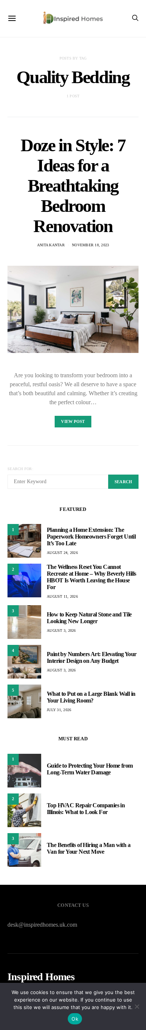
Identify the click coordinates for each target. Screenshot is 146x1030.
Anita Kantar (51, 245)
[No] (136, 1006)
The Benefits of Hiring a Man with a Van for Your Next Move (88, 848)
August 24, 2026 (62, 553)
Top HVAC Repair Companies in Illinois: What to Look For (86, 808)
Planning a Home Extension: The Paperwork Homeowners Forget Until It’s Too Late (91, 536)
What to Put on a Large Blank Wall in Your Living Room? (91, 697)
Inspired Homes (40, 977)
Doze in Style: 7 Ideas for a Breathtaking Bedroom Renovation (73, 185)
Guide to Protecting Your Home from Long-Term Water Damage (90, 768)
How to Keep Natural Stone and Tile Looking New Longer (89, 617)
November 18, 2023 (90, 245)
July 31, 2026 (59, 710)
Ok (75, 1019)
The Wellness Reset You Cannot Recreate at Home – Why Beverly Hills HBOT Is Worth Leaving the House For (91, 577)
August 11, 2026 (62, 596)
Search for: (20, 469)
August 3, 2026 (61, 630)
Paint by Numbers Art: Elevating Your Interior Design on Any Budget (91, 657)
